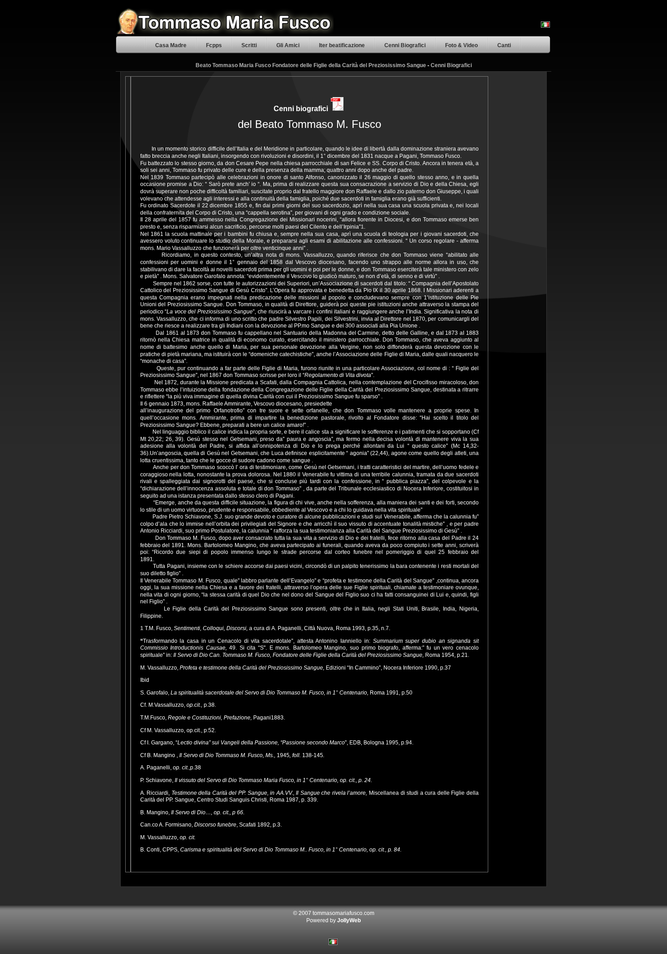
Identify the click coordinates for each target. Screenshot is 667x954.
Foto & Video (461, 45)
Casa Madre (170, 45)
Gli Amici (287, 45)
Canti (504, 45)
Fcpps (214, 45)
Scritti (249, 45)
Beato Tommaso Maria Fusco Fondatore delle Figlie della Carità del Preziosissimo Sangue (311, 65)
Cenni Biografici (405, 45)
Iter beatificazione (342, 45)
